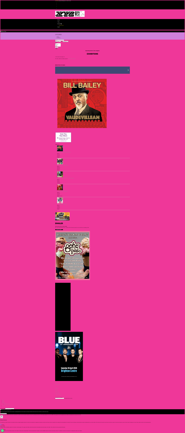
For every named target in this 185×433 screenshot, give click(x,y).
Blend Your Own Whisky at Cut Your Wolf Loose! (64, 152)
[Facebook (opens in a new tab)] (57, 4)
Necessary (3, 424)
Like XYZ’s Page (58, 281)
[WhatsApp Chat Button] (2, 430)
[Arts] (58, 43)
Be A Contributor (57, 384)
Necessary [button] (1, 423)
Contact (56, 390)
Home (3, 400)
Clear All (57, 47)
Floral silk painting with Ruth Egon (62, 204)
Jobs (55, 382)
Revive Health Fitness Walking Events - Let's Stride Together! (65, 178)
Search (56, 48)
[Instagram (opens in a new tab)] (57, 6)
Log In (3, 405)
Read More (84, 414)
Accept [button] (82, 414)
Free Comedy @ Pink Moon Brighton (62, 191)
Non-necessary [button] (2, 428)
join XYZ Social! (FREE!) (71, 58)
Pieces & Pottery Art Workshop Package (62, 165)
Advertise (56, 388)
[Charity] (58, 46)
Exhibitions (59, 37)
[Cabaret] (58, 45)
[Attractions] (58, 44)
